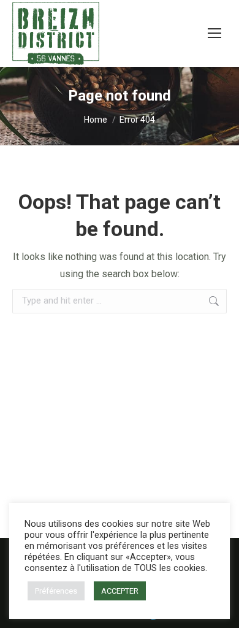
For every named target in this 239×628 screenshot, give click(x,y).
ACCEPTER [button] (119, 590)
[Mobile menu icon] (214, 33)
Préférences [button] (56, 590)
